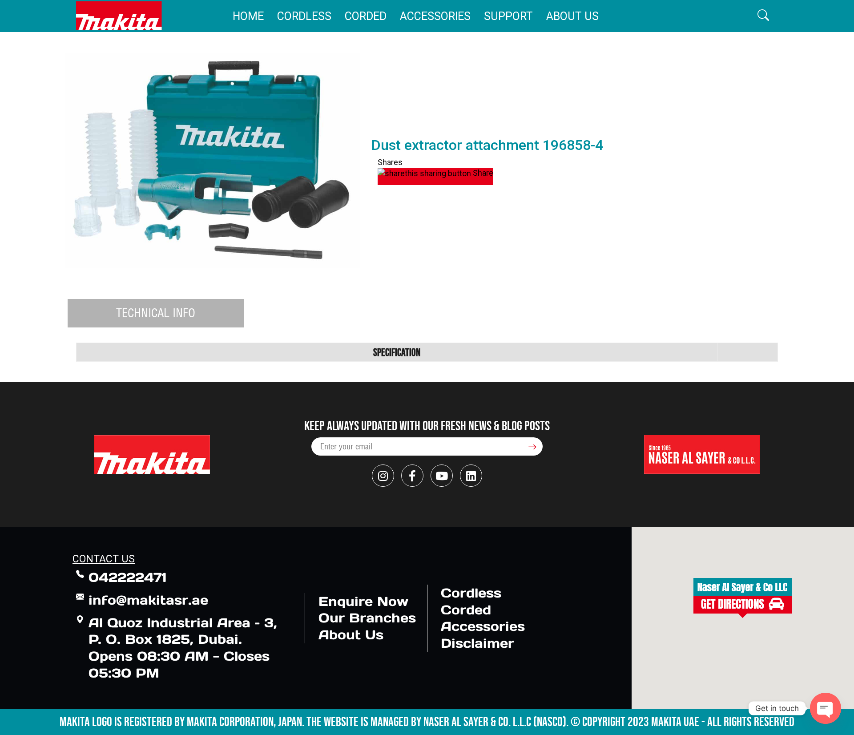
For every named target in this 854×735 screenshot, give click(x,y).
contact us (104, 559)
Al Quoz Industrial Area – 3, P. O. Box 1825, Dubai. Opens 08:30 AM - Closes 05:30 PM (183, 647)
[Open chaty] (825, 708)
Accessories (435, 16)
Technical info (155, 313)
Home (248, 16)
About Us (572, 16)
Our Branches (367, 618)
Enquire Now (363, 601)
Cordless (304, 16)
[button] (763, 16)
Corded (366, 16)
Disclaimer (477, 643)
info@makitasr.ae (148, 600)
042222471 (128, 577)
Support (508, 16)
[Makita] (119, 15)
